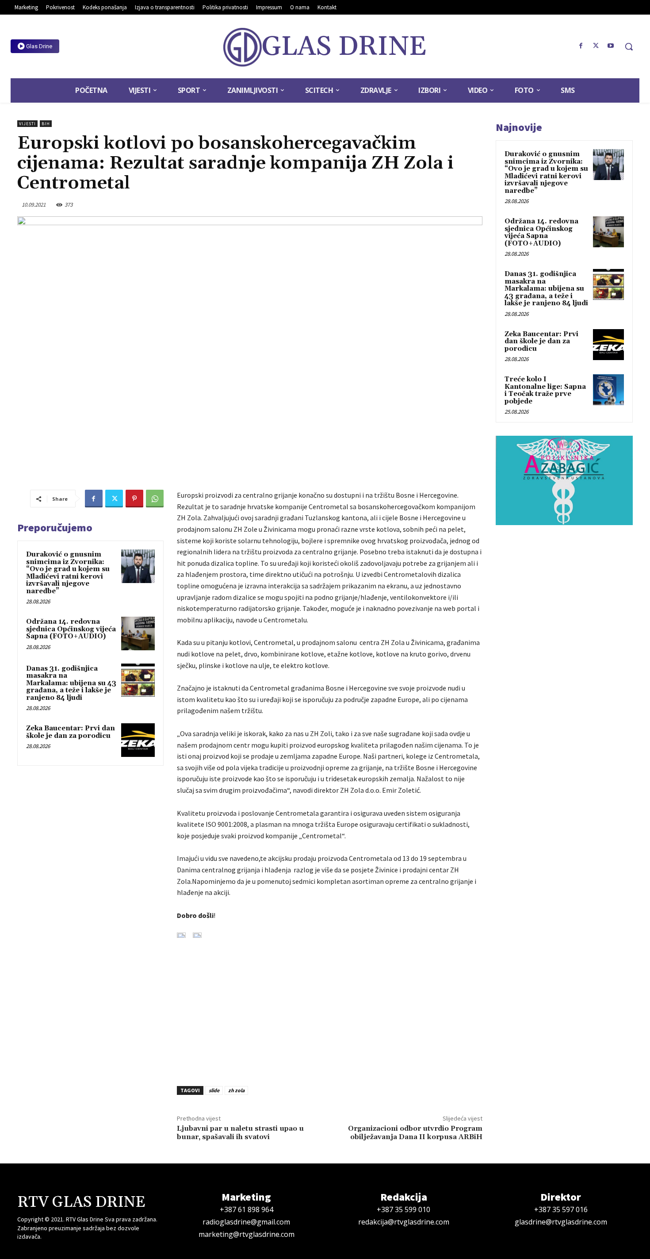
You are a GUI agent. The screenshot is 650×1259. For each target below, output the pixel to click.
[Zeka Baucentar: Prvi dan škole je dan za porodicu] (138, 740)
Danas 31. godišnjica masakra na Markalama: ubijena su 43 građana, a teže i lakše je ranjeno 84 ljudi (71, 683)
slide (214, 1090)
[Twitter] (595, 46)
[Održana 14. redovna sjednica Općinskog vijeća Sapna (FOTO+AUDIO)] (138, 633)
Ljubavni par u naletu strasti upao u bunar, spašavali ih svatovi (240, 1132)
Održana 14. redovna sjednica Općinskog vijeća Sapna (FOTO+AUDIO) (71, 629)
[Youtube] (610, 46)
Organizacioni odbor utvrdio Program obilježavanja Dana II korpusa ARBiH (415, 1132)
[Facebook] (581, 46)
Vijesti (27, 124)
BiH (46, 124)
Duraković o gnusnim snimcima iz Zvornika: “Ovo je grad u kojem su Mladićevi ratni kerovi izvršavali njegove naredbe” (68, 572)
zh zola (236, 1090)
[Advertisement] (329, 1007)
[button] (628, 46)
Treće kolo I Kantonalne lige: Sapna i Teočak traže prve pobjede (545, 390)
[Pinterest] (134, 498)
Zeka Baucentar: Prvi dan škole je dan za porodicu (70, 732)
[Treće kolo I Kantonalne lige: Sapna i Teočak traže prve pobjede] (608, 389)
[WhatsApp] (155, 498)
